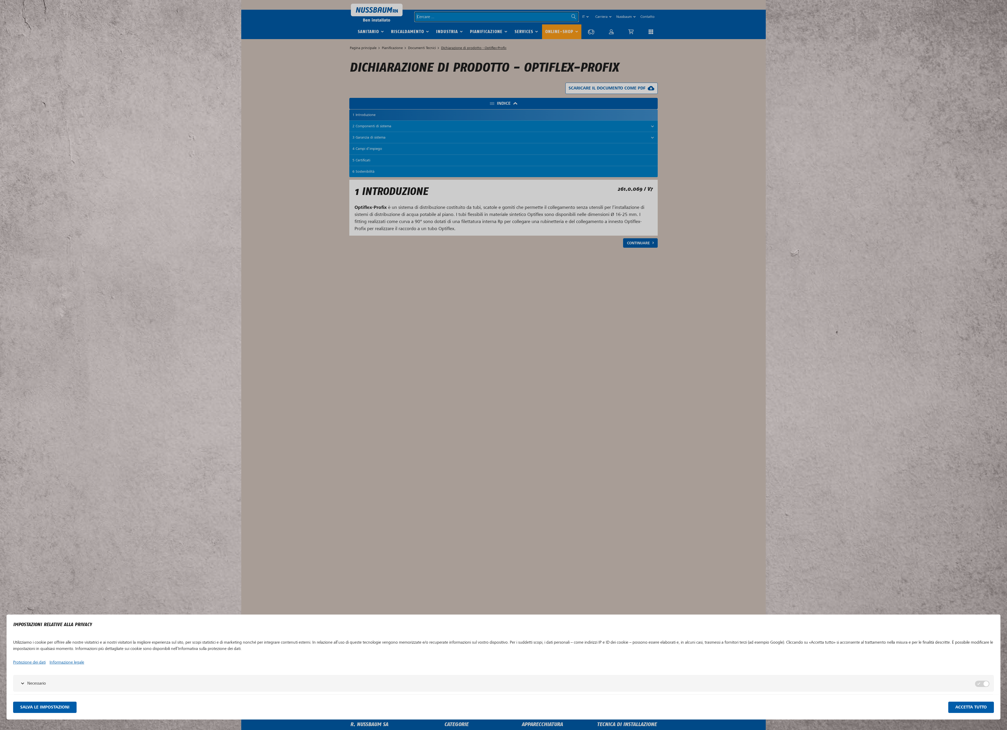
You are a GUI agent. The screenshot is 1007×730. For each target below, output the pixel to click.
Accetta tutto (971, 707)
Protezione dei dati (29, 662)
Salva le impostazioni (44, 707)
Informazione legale (67, 662)
